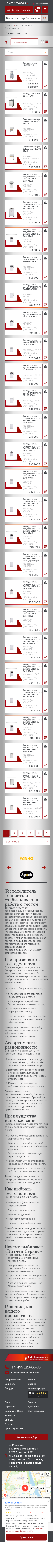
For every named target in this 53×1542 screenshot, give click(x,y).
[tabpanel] (26, 867)
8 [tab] (26, 882)
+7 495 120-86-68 (15, 3)
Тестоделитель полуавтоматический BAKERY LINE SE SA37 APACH (32, 720)
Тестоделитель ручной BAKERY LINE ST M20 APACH (32, 367)
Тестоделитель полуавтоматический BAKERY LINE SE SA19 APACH (32, 667)
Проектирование (14, 1428)
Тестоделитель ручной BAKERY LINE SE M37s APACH (32, 314)
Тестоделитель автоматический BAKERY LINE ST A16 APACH (32, 776)
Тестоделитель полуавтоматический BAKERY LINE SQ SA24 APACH (32, 502)
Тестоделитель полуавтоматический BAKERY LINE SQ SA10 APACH (32, 419)
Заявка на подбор (26, 1437)
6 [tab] (21, 882)
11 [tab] (34, 882)
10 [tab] (32, 882)
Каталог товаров (24, 25)
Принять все (26, 1537)
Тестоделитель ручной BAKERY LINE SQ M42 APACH (32, 287)
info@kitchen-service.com (25, 1372)
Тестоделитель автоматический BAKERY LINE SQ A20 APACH (30, 801)
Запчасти (10, 1383)
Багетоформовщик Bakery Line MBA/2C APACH (32, 121)
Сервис (32, 1383)
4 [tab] (15, 882)
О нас (8, 1401)
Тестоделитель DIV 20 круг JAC (31, 94)
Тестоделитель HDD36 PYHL (30, 64)
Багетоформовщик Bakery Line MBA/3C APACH (32, 149)
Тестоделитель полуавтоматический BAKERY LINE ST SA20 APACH (32, 529)
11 (39, 833)
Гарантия (10, 1406)
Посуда (9, 1388)
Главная (9, 25)
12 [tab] (37, 882)
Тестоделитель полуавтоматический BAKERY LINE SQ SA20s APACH (32, 447)
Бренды (9, 1419)
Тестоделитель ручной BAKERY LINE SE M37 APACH (32, 393)
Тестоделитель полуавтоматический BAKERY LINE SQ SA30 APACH (32, 585)
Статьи (9, 1423)
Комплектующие (36, 1388)
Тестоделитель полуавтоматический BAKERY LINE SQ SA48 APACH (32, 205)
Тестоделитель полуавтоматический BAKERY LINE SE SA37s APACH (32, 640)
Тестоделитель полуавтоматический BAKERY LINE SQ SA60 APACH (32, 232)
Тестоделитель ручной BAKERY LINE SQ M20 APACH (32, 259)
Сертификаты (36, 1410)
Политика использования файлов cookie (24, 1529)
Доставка (33, 1406)
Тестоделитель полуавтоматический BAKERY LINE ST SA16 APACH (32, 474)
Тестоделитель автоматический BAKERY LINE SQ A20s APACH (30, 748)
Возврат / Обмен (14, 1410)
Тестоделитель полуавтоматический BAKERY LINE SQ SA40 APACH (32, 693)
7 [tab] (23, 882)
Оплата (32, 1401)
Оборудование (13, 1379)
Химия (31, 1379)
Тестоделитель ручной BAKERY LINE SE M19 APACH (32, 342)
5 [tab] (18, 882)
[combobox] (24, 41)
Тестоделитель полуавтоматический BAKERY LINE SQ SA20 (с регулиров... (32, 557)
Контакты (10, 1415)
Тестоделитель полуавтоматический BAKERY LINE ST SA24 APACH (32, 612)
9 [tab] (29, 882)
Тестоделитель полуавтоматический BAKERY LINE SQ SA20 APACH (32, 177)
